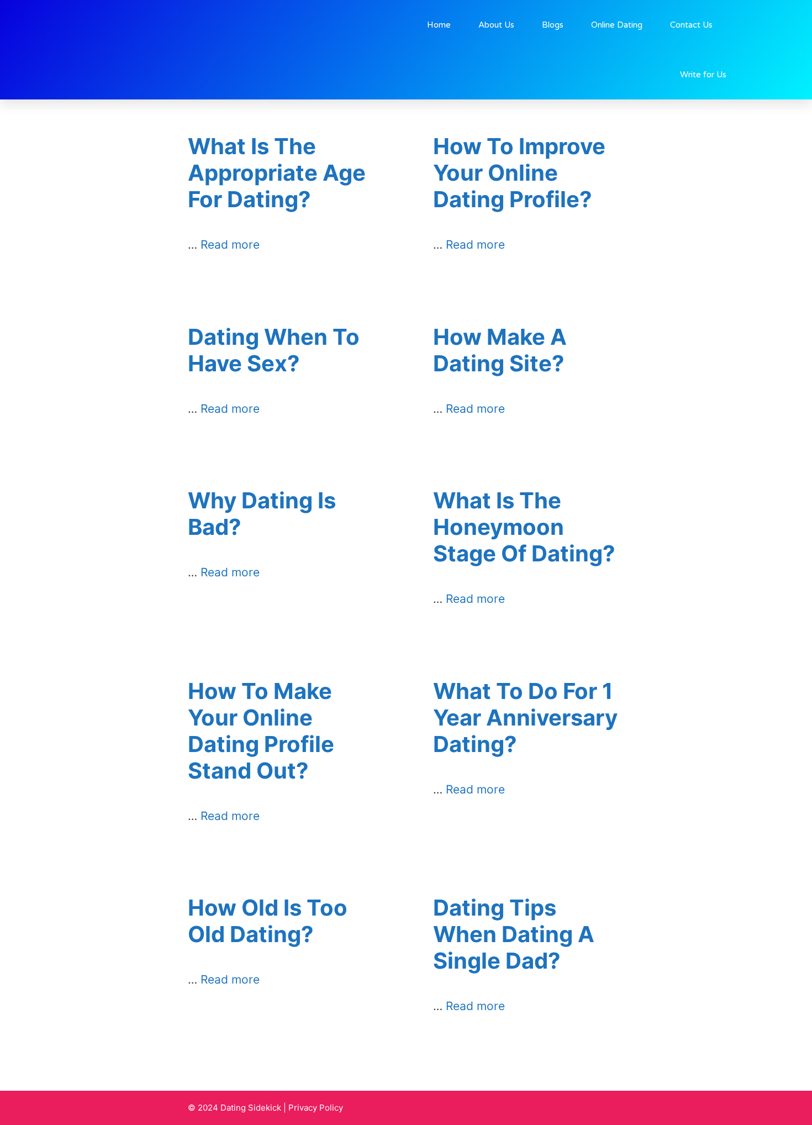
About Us (496, 25)
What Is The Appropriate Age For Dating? (277, 173)
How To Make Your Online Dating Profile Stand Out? (261, 730)
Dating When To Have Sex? (274, 350)
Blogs (552, 25)
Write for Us (703, 75)
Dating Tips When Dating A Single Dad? (513, 934)
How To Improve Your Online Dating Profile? (519, 173)
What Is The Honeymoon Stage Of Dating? (524, 527)
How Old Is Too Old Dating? (267, 921)
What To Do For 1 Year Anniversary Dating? (525, 717)
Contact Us (691, 25)
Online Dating (616, 25)
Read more (230, 244)
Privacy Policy (315, 1107)
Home (439, 25)
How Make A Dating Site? (500, 350)
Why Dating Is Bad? (262, 513)
